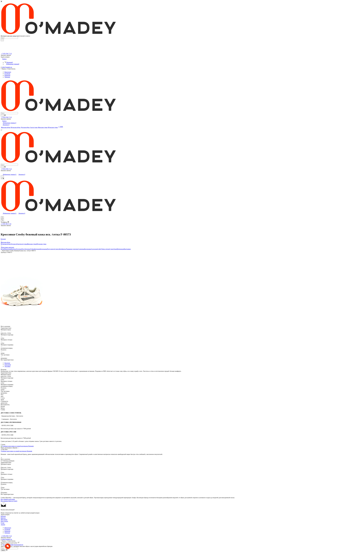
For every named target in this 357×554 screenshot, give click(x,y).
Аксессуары (23, 244)
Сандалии (94, 249)
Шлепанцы (120, 249)
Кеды (2, 249)
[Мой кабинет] (1, 172)
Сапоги (57, 249)
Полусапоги (51, 249)
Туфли (32, 249)
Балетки (13, 249)
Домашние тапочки (72, 249)
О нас (2, 523)
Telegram (7, 77)
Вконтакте (7, 72)
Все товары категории (8, 499)
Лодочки (19, 249)
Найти (3, 550)
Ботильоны (43, 249)
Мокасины (7, 249)
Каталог (3, 516)
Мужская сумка (41, 244)
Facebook (7, 73)
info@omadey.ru (7, 67)
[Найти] (2, 40)
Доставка (7, 366)
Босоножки (87, 249)
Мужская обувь (5, 244)
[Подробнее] (1, 457)
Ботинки (37, 249)
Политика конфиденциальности (13, 544)
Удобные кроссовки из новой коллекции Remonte (16, 451)
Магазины (4, 519)
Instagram (7, 75)
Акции (3, 524)
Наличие (7, 363)
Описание (7, 364)
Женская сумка (31, 244)
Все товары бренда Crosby (9, 501)
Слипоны (81, 249)
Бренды (3, 518)
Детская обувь (14, 244)
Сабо (99, 249)
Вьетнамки (127, 249)
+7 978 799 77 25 (6, 53)
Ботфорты (62, 249)
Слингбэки (113, 249)
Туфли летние (105, 249)
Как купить (4, 521)
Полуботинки (26, 249)
